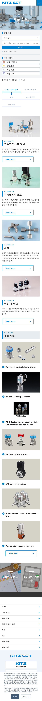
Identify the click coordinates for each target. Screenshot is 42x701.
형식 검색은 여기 (10, 51)
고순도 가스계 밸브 (11, 90)
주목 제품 (11, 104)
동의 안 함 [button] (26, 696)
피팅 (11, 97)
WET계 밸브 (30, 97)
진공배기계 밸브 (30, 90)
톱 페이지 (5, 80)
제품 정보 (14, 80)
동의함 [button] (15, 696)
